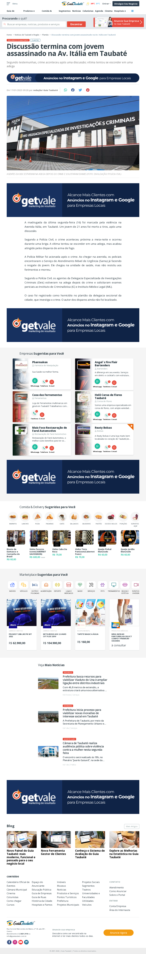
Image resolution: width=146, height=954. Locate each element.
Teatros (86, 889)
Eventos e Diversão (136, 592)
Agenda (99, 11)
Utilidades (88, 900)
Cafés (62, 524)
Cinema (108, 11)
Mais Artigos (132, 826)
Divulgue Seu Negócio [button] (126, 3)
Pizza (37, 524)
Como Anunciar (117, 891)
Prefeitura (62, 900)
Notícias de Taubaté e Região (27, 34)
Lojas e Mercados (68, 592)
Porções (123, 524)
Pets (102, 591)
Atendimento (116, 887)
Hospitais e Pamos (42, 904)
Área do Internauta (119, 910)
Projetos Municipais (68, 904)
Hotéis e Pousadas (35, 592)
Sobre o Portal (117, 894)
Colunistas (88, 11)
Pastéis (99, 524)
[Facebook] (9, 942)
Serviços (91, 591)
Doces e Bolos (111, 524)
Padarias (49, 524)
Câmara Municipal (17, 889)
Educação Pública (41, 889)
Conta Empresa (117, 906)
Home (9, 34)
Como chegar (14, 900)
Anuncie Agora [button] (118, 932)
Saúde (79, 591)
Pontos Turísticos (67, 897)
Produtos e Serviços (68, 893)
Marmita (13, 524)
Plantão (45, 34)
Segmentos (65, 11)
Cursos (10, 904)
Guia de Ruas (39, 897)
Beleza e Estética (124, 592)
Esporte (57, 591)
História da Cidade (42, 900)
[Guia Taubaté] (73, 3)
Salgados (74, 524)
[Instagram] (15, 942)
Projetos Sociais (91, 882)
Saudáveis (86, 524)
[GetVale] (73, 77)
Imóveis (12, 591)
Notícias (76, 11)
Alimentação (46, 591)
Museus (61, 885)
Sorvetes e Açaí (135, 525)
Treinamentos (113, 591)
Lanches (25, 524)
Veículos (23, 591)
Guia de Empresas (42, 893)
